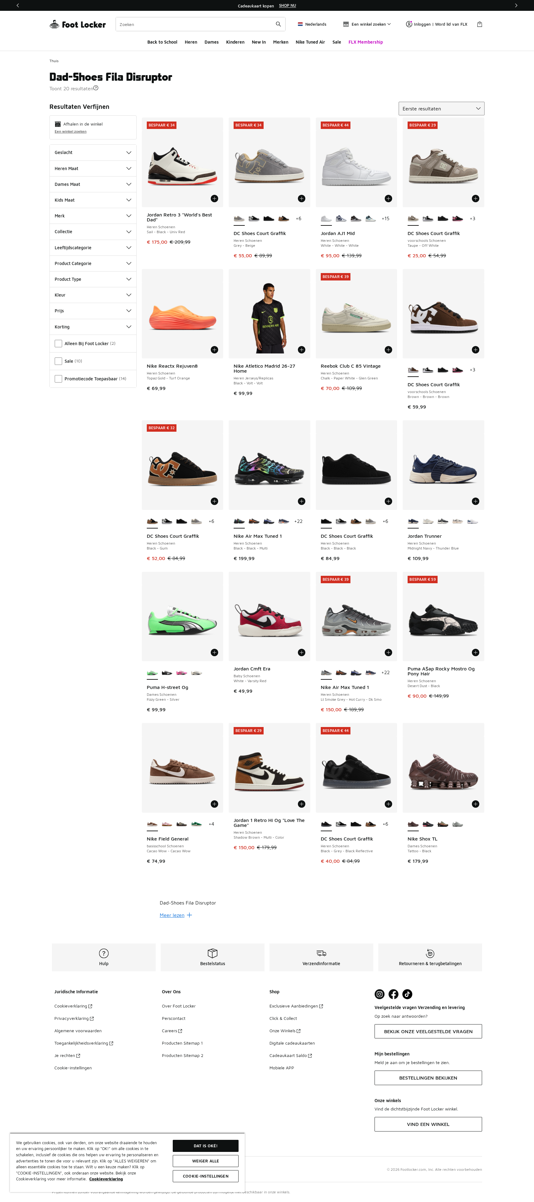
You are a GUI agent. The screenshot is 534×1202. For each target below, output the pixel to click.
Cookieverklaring (70, 1005)
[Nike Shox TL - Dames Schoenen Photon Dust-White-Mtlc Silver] (457, 824)
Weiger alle (205, 1160)
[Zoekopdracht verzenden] (278, 24)
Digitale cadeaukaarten (292, 1043)
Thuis (53, 60)
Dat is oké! (206, 1145)
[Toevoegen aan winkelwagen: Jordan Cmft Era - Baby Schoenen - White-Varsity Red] (301, 652)
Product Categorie (73, 263)
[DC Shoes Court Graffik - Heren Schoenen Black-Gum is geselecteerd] (152, 521)
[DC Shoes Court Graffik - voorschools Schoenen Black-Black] (442, 219)
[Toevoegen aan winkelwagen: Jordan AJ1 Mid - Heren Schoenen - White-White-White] (388, 198)
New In (259, 42)
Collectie (63, 231)
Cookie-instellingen (73, 1067)
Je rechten (64, 1055)
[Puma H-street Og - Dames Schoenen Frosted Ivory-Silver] (196, 673)
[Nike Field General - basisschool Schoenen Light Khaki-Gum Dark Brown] (181, 824)
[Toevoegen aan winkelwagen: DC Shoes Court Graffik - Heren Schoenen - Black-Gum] (214, 501)
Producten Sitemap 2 (182, 1055)
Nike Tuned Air (310, 42)
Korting (62, 326)
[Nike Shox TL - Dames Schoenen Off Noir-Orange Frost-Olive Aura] (442, 824)
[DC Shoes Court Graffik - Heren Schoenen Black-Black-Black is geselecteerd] (326, 521)
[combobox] (200, 24)
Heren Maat (66, 168)
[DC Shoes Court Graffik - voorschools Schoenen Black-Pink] (457, 219)
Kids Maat (64, 200)
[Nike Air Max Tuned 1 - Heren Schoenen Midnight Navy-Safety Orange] (283, 521)
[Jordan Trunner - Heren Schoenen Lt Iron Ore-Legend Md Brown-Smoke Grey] (457, 521)
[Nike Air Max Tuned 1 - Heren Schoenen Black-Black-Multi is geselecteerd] (239, 521)
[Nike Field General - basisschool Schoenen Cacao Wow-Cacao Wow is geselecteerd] (152, 824)
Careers (169, 1030)
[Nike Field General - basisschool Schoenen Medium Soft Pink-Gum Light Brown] (167, 824)
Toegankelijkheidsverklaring (81, 1043)
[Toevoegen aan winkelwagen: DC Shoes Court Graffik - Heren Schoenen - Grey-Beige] (301, 198)
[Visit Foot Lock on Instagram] (380, 994)
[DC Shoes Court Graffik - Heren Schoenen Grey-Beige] (196, 521)
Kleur (60, 294)
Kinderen (235, 42)
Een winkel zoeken (71, 131)
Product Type (68, 279)
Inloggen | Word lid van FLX (440, 24)
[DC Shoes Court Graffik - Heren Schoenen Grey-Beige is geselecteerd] (239, 219)
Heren (191, 42)
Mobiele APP (281, 1067)
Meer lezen (172, 915)
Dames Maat (67, 184)
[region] (267, 5)
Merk (60, 215)
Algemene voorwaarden (78, 1030)
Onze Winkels (282, 1030)
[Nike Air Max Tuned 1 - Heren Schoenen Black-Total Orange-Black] (254, 521)
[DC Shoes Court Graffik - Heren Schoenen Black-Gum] (283, 219)
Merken (280, 42)
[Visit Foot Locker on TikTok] (407, 994)
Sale (337, 42)
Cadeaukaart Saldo (288, 1055)
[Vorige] (18, 5)
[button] (96, 88)
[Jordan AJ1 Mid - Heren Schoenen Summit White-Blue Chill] (370, 219)
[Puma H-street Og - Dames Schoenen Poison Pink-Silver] (181, 673)
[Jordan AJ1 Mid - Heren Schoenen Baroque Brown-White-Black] (356, 219)
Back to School (162, 42)
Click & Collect (283, 1018)
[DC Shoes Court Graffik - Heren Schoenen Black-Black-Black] (268, 219)
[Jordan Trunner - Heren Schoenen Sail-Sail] (428, 521)
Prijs (59, 310)
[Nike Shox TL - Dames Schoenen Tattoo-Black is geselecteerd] (413, 824)
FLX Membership (366, 42)
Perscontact (173, 1018)
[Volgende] (516, 5)
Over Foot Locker (179, 1005)
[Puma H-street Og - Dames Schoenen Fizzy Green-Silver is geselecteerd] (152, 673)
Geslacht (63, 152)
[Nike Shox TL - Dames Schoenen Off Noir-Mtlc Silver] (428, 824)
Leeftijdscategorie (73, 247)
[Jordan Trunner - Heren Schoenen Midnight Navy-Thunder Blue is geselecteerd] (413, 521)
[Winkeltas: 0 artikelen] (480, 24)
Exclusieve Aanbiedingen (293, 1005)
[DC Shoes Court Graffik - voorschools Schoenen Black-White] (428, 219)
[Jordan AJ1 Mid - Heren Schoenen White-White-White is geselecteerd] (326, 219)
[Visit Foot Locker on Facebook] (393, 994)
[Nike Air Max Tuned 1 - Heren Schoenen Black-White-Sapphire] (268, 521)
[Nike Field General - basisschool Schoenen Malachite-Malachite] (196, 824)
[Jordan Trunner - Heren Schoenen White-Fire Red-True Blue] (472, 521)
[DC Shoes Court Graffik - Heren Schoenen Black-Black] (254, 219)
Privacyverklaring (71, 1018)
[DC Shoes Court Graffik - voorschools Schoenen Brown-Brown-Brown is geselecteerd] (413, 370)
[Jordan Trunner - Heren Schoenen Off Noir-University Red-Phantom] (442, 521)
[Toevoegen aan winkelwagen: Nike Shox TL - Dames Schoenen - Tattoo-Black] (475, 804)
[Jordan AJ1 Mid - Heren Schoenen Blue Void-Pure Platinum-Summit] (341, 219)
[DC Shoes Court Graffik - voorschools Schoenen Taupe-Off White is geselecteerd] (413, 219)
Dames (212, 42)
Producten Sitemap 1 (182, 1043)
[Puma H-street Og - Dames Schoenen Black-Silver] (167, 673)
